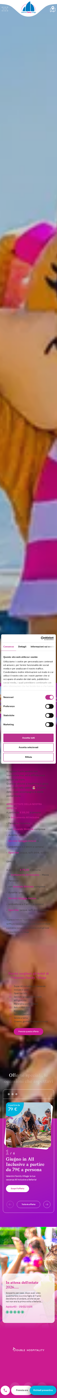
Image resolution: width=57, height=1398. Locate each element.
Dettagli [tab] (22, 646)
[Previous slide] (10, 1204)
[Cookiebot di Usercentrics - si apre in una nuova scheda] (41, 638)
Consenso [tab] (8, 646)
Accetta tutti (28, 738)
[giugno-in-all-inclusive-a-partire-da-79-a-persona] (28, 1149)
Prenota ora (22, 1390)
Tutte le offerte (28, 1204)
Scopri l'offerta (17, 1188)
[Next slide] (46, 1204)
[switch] (49, 706)
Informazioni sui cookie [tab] (43, 646)
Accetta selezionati (28, 747)
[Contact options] (5, 1390)
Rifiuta (28, 757)
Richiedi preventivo (43, 1390)
